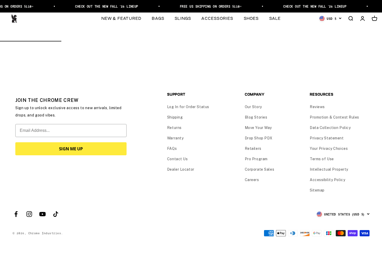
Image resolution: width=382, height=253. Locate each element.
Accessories (217, 18)
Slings (183, 18)
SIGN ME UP (71, 149)
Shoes (251, 18)
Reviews (317, 107)
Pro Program (256, 159)
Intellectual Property (329, 169)
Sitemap (317, 190)
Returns (174, 128)
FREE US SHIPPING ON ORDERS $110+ (209, 6)
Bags (158, 18)
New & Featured (121, 18)
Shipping (175, 117)
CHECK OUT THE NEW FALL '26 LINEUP (105, 6)
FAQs (172, 148)
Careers (252, 180)
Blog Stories (256, 117)
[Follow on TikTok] (55, 214)
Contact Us (177, 159)
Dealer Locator (180, 169)
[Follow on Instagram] (29, 214)
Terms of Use (322, 159)
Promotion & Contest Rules (334, 117)
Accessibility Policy (327, 180)
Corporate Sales (259, 169)
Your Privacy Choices (329, 148)
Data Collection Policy (330, 128)
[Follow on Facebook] (15, 214)
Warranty (175, 138)
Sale (275, 18)
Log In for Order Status (188, 107)
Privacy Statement (327, 138)
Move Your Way (258, 128)
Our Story (253, 107)
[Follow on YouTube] (42, 214)
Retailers (253, 148)
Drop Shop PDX (259, 138)
